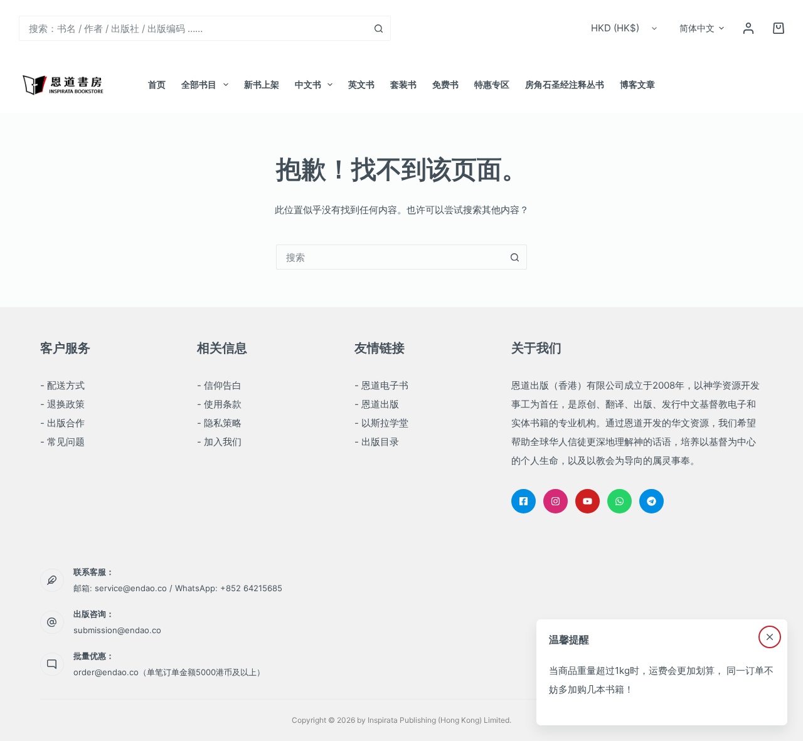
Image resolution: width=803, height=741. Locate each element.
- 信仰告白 (219, 385)
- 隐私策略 (219, 423)
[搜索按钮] (378, 28)
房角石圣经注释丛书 (564, 84)
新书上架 (261, 84)
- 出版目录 (376, 442)
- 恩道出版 (376, 404)
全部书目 (198, 84)
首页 (157, 84)
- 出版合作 (62, 423)
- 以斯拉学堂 (381, 423)
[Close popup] (770, 637)
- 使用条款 (219, 404)
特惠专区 (491, 84)
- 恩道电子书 (381, 385)
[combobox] (192, 28)
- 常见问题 (62, 442)
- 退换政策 (62, 404)
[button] (701, 28)
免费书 (445, 84)
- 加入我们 (219, 442)
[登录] (748, 28)
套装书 (403, 84)
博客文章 (637, 84)
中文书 (308, 84)
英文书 (361, 84)
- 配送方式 (62, 385)
